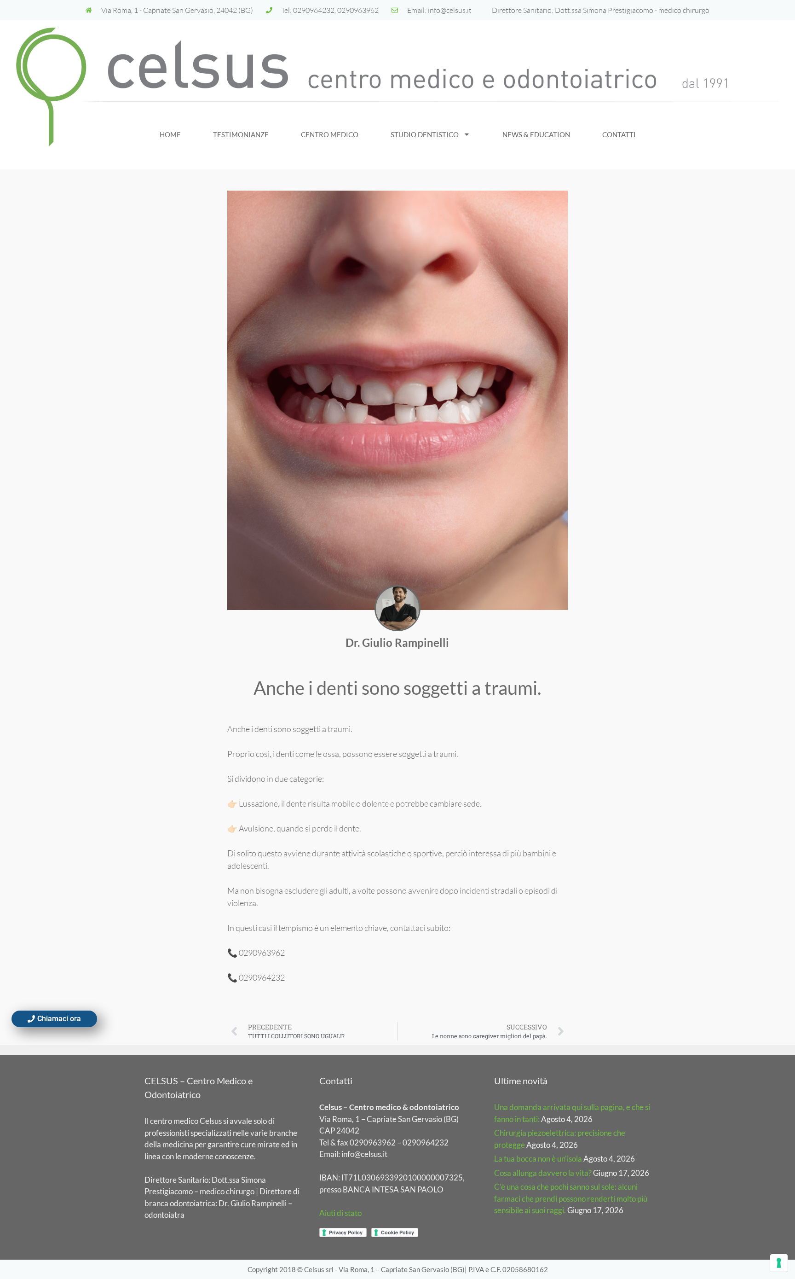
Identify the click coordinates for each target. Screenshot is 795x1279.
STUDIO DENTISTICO (425, 134)
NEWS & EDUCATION (536, 134)
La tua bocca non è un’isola (538, 1158)
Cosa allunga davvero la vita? (543, 1173)
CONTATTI (619, 134)
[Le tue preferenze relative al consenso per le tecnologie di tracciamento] (779, 1263)
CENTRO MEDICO (329, 134)
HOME (170, 134)
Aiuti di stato (340, 1213)
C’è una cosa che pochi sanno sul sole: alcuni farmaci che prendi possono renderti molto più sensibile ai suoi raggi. (570, 1198)
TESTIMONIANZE (241, 134)
